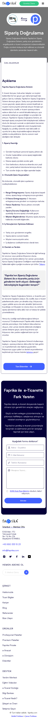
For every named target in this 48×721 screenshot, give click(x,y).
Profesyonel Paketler (12, 635)
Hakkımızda (7, 592)
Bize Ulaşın (7, 618)
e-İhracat (6, 650)
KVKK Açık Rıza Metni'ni (19, 491)
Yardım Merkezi (9, 677)
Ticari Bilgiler (8, 597)
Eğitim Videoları (9, 682)
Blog (4, 607)
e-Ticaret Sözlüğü (10, 688)
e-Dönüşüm (7, 655)
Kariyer (5, 602)
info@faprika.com (10, 550)
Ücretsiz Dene (29, 3)
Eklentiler (6, 660)
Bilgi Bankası (8, 693)
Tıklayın (42, 264)
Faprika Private (9, 645)
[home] (9, 3)
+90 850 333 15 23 (11, 544)
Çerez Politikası (31, 716)
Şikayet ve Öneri (9, 703)
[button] (43, 3)
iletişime (29, 352)
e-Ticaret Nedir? (9, 698)
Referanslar (7, 613)
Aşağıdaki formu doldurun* (25, 441)
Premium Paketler (10, 640)
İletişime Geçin (9, 708)
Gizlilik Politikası (17, 716)
